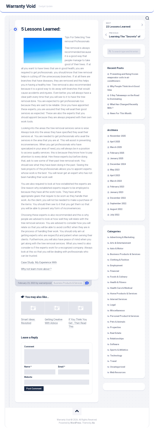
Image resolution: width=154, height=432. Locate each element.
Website (28, 377)
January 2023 (116, 192)
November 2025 (118, 136)
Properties (115, 327)
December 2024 (118, 164)
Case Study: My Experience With (39, 262)
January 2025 (116, 158)
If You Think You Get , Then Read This (78, 323)
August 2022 (116, 209)
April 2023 (115, 175)
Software (114, 344)
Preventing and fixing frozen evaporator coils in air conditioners (122, 77)
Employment (116, 265)
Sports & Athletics (119, 350)
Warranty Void (21, 6)
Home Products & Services (123, 293)
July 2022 (114, 215)
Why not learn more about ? (36, 268)
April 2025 (115, 141)
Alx (93, 423)
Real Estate (115, 333)
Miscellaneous (117, 310)
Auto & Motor (116, 248)
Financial (114, 271)
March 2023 (116, 181)
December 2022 (118, 198)
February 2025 (117, 153)
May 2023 (115, 169)
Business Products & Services (68, 283)
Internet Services (118, 299)
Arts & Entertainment (120, 243)
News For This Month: (121, 113)
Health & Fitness (118, 282)
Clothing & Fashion (119, 260)
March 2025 (116, 147)
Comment (29, 346)
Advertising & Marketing (122, 237)
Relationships (117, 338)
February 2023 (117, 186)
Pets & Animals (117, 322)
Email (61, 366)
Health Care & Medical (121, 288)
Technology (116, 355)
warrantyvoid (45, 283)
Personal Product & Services (124, 316)
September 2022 (118, 203)
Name (28, 366)
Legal (113, 305)
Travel (113, 361)
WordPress (75, 423)
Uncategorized (117, 367)
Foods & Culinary (118, 277)
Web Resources (118, 372)
